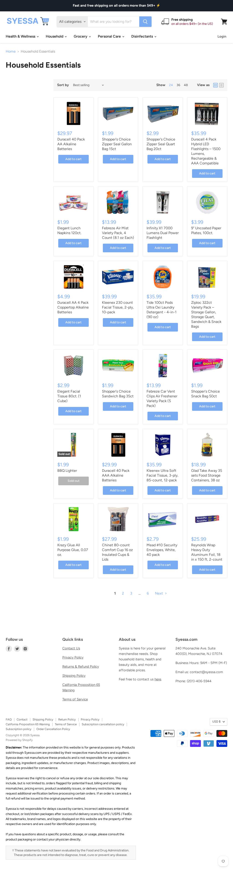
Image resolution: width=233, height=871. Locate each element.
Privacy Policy (73, 657)
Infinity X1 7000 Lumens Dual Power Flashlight (163, 233)
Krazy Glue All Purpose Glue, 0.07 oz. (72, 550)
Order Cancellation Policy (53, 729)
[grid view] (215, 85)
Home (11, 51)
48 (186, 85)
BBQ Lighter (67, 470)
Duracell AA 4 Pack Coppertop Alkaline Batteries (73, 307)
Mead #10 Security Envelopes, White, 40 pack (162, 550)
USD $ (216, 721)
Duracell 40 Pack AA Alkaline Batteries (71, 144)
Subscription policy (18, 729)
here (157, 679)
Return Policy (67, 719)
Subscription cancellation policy (103, 724)
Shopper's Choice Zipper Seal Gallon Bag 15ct (117, 144)
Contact (22, 719)
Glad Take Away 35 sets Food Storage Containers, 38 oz (206, 475)
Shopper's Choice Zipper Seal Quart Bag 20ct (161, 144)
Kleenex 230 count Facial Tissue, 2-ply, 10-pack (118, 307)
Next (159, 593)
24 (171, 85)
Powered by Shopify (19, 740)
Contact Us (71, 648)
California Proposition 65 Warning (28, 724)
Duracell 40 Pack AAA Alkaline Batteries (115, 475)
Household (55, 36)
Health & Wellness (21, 36)
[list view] (221, 85)
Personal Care (110, 36)
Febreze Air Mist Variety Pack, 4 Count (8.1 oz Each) (118, 233)
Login (222, 36)
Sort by (63, 85)
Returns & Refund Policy (80, 666)
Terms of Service (75, 699)
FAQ (9, 719)
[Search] (145, 21)
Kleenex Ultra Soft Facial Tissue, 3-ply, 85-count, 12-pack (162, 475)
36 (178, 85)
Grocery (81, 36)
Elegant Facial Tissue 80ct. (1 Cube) (69, 396)
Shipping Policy (74, 676)
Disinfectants (142, 36)
